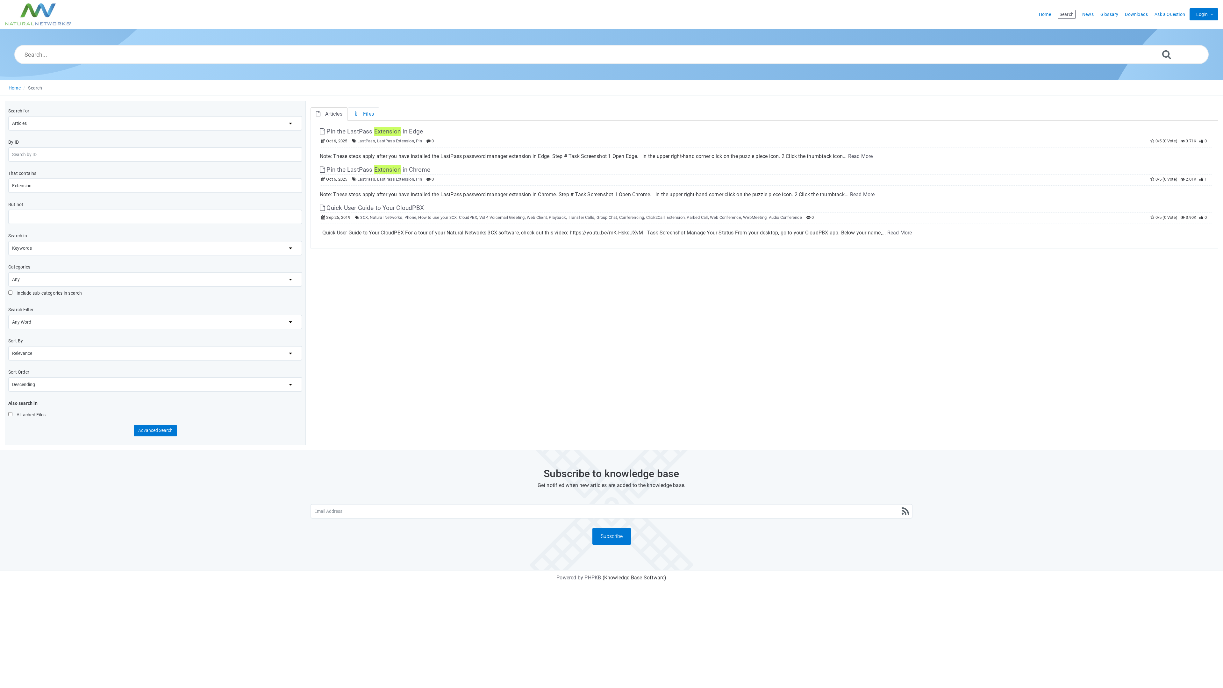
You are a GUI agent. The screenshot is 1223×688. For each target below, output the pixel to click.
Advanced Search (155, 430)
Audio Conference (785, 217)
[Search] (1166, 54)
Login (1202, 14)
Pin (419, 141)
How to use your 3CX (437, 217)
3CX (364, 217)
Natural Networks (386, 217)
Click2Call (655, 217)
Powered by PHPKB (578, 578)
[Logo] (38, 14)
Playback (557, 217)
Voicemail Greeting (507, 217)
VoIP (483, 217)
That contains (22, 173)
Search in (17, 235)
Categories (19, 266)
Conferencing (631, 217)
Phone (410, 217)
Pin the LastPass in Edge (374, 131)
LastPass (366, 141)
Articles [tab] (333, 114)
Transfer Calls (581, 217)
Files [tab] (368, 114)
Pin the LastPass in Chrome (377, 169)
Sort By (15, 340)
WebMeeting (755, 217)
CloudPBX (468, 217)
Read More (860, 156)
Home (15, 87)
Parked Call (697, 217)
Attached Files (31, 414)
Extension (676, 217)
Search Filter (21, 309)
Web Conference (725, 217)
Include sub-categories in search (49, 293)
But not (15, 204)
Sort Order (18, 372)
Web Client (537, 217)
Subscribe (612, 536)
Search (35, 87)
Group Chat (607, 217)
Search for (18, 110)
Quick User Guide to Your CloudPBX (374, 207)
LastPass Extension (395, 141)
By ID (13, 142)
